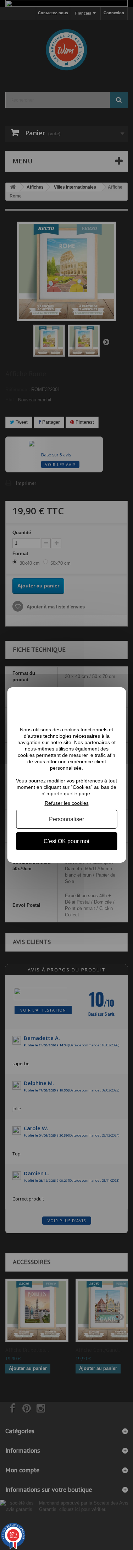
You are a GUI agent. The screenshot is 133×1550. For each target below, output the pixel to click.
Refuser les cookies (67, 803)
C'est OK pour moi (66, 841)
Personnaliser (66, 819)
